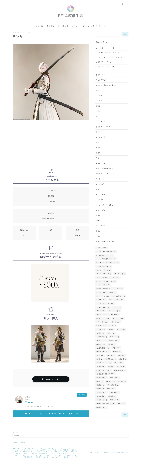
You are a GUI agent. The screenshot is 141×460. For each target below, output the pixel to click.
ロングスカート (101, 200)
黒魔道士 (102, 407)
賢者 (111, 389)
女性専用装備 (103, 348)
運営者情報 (16, 448)
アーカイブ (17, 432)
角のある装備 (113, 385)
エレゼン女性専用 (104, 266)
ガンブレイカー (104, 274)
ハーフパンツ (100, 226)
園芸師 (112, 344)
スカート (99, 189)
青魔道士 (102, 400)
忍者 (100, 355)
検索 (125, 34)
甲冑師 (121, 366)
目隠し (98, 106)
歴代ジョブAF (101, 75)
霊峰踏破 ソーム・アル (50, 218)
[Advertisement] (51, 145)
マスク (98, 116)
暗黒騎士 (111, 359)
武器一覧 (101, 366)
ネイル (98, 132)
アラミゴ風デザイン (105, 255)
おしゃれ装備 (63, 26)
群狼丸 (51, 196)
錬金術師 (101, 396)
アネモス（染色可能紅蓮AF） (106, 85)
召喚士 (101, 340)
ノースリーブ (100, 137)
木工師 (123, 359)
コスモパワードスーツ (104, 62)
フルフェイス (100, 121)
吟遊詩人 (114, 340)
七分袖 (98, 153)
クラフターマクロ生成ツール (94, 26)
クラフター (102, 277)
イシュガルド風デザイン (104, 168)
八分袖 (98, 158)
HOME (15, 442)
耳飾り (122, 381)
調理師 (100, 389)
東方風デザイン (101, 163)
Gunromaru (51, 201)
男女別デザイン (101, 80)
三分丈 (98, 215)
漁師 (111, 366)
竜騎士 (111, 381)
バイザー (99, 95)
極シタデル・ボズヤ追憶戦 (105, 241)
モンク (101, 314)
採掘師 (122, 355)
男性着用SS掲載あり (106, 374)
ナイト (101, 292)
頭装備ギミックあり (103, 127)
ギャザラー (120, 274)
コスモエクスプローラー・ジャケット (109, 57)
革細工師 (115, 400)
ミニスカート (100, 194)
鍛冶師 (112, 396)
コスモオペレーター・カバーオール (108, 52)
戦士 (111, 355)
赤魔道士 (102, 392)
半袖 (97, 142)
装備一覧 (39, 26)
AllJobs (101, 248)
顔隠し (121, 403)
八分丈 (98, 236)
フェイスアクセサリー (105, 303)
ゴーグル (99, 101)
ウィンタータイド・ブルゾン (106, 66)
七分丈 (98, 231)
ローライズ (100, 184)
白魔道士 (102, 377)
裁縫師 (100, 385)
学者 (116, 348)
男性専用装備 (120, 370)
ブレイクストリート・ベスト (106, 48)
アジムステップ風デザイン (105, 173)
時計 (99, 359)
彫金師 (117, 351)
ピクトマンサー (117, 300)
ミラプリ (75, 26)
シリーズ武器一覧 (104, 288)
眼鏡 (97, 90)
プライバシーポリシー (30, 448)
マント (98, 179)
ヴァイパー (102, 322)
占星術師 (102, 337)
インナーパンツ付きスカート (106, 205)
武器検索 (50, 26)
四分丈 (98, 220)
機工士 (119, 363)
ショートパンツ (101, 210)
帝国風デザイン (103, 351)
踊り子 (115, 392)
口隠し (98, 111)
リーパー (114, 314)
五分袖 (98, 148)
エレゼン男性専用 (104, 270)
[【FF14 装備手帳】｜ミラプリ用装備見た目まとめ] (70, 10)
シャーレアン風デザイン (106, 281)
